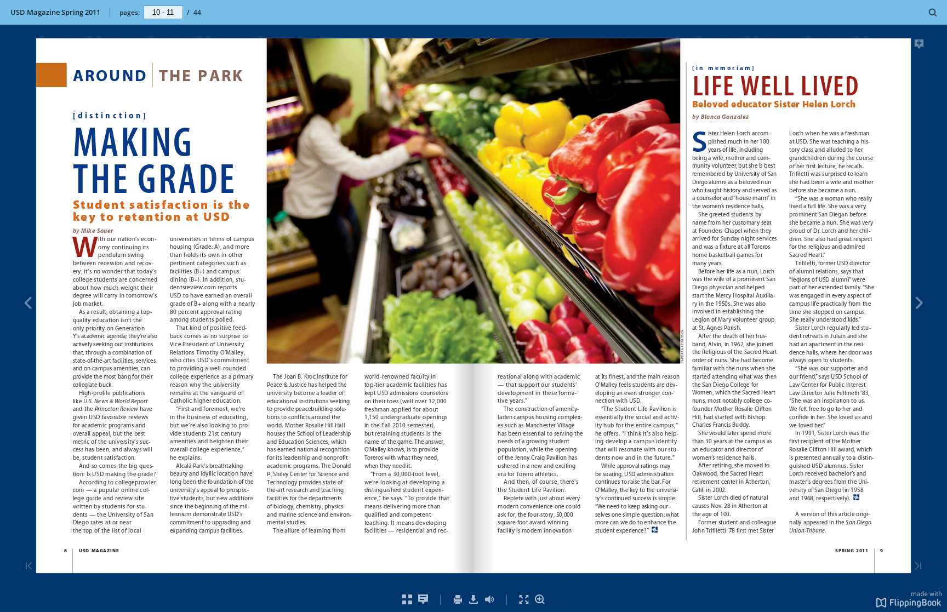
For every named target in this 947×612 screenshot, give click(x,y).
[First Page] (29, 566)
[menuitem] (933, 12)
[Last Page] (917, 566)
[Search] (933, 13)
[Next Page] (919, 304)
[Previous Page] (27, 304)
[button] (909, 604)
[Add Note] (919, 46)
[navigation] (163, 12)
